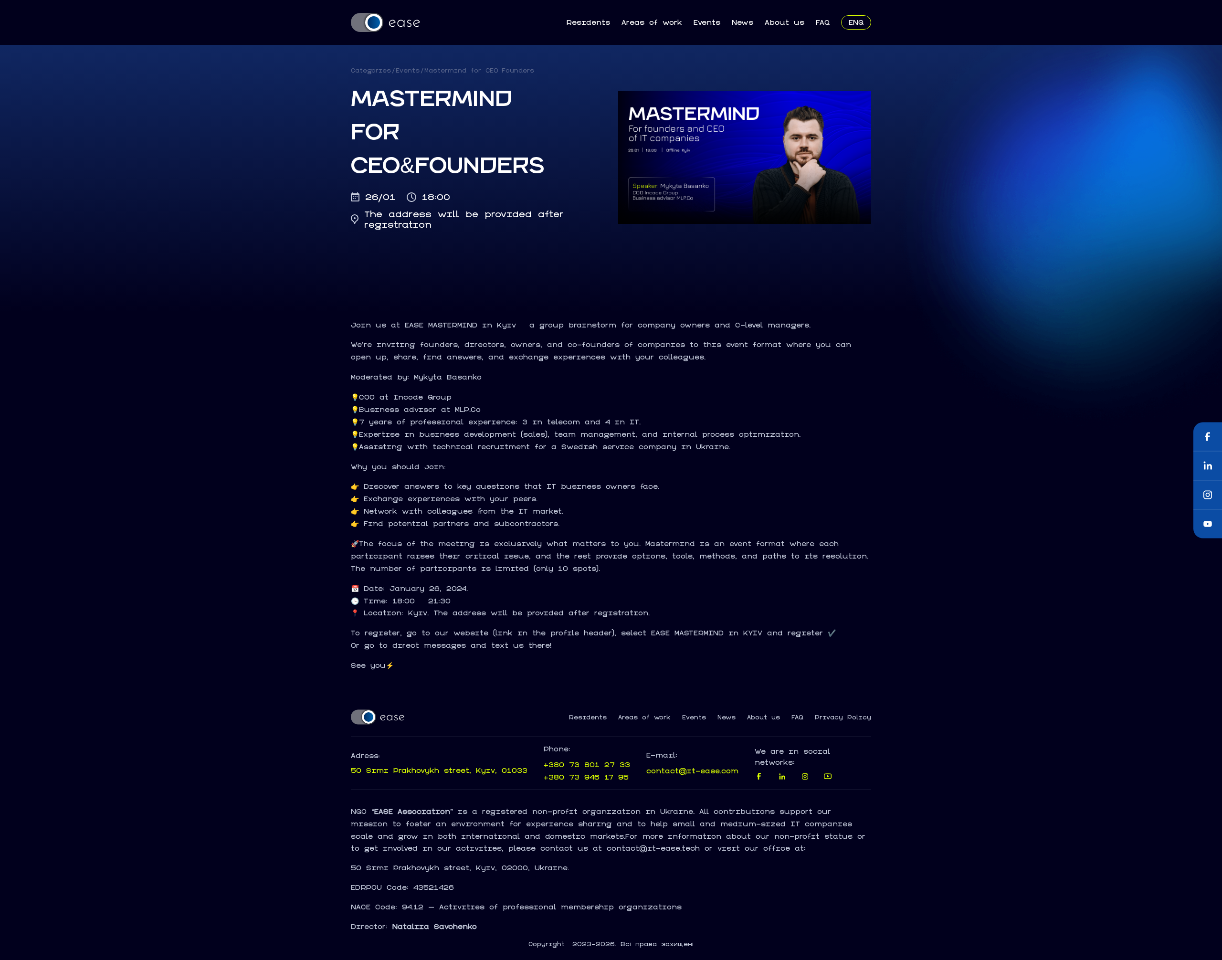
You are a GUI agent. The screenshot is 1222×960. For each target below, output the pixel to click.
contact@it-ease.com (692, 771)
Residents (588, 22)
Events (707, 22)
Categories (371, 70)
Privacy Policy (843, 717)
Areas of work (652, 22)
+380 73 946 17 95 (586, 777)
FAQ (823, 22)
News (742, 22)
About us (784, 22)
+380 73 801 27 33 (587, 764)
